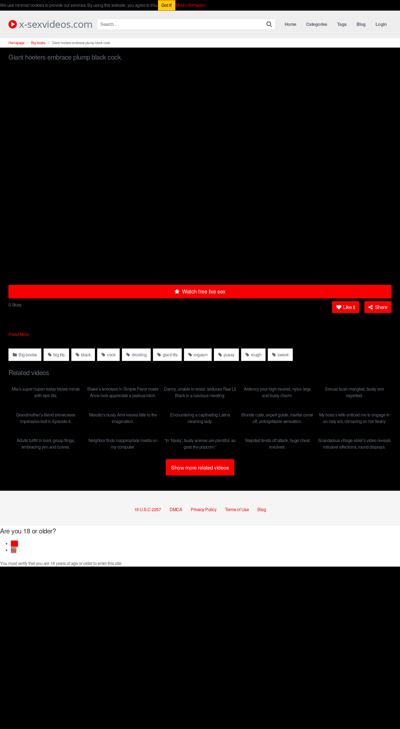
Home (290, 24)
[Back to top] (385, 711)
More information (191, 5)
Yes (14, 543)
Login (381, 24)
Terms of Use (237, 509)
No (13, 550)
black (85, 354)
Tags (342, 24)
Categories (316, 24)
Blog (361, 24)
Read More (19, 334)
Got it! (166, 5)
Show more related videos (200, 467)
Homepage (16, 42)
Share (380, 306)
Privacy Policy (203, 509)
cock (111, 354)
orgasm (200, 354)
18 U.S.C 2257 (147, 509)
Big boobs (38, 42)
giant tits (170, 354)
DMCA (176, 509)
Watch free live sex (203, 291)
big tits (58, 354)
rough (255, 354)
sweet (282, 354)
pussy (229, 354)
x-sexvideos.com (55, 24)
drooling (139, 354)
